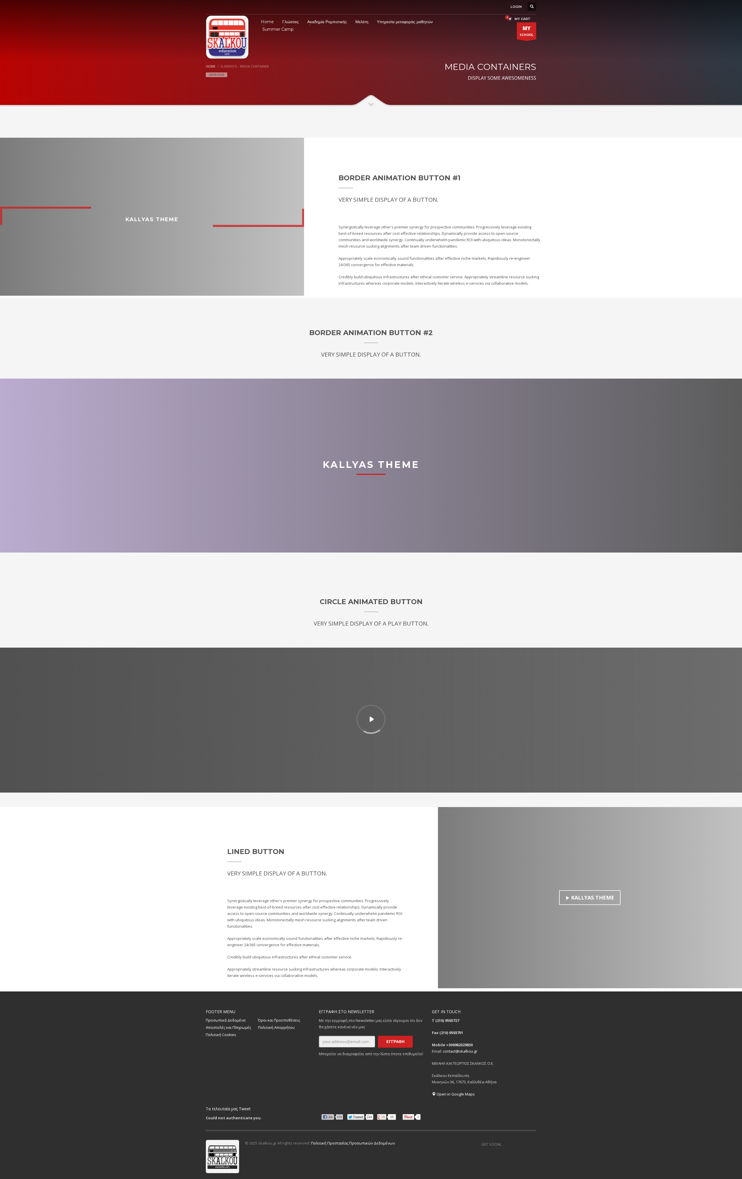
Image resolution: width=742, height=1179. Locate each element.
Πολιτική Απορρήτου (276, 1027)
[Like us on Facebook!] (505, 1144)
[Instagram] (523, 1144)
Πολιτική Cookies (221, 1034)
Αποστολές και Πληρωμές (228, 1027)
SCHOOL (526, 31)
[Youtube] (532, 1144)
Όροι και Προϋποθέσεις (279, 1020)
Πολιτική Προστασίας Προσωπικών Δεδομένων (353, 1143)
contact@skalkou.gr (460, 1051)
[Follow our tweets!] (514, 1144)
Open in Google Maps (455, 1094)
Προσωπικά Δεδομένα (225, 1020)
